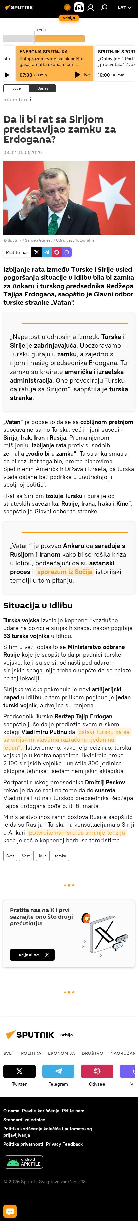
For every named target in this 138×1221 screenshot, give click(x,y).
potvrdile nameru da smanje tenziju (77, 832)
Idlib (43, 855)
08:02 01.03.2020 (22, 152)
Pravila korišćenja (40, 1111)
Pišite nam (73, 1111)
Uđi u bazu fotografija (75, 240)
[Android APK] (24, 1162)
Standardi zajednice (24, 1120)
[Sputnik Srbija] (20, 10)
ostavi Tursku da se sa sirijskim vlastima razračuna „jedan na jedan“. (67, 739)
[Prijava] (90, 7)
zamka (60, 855)
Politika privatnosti (23, 1144)
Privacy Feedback (64, 1144)
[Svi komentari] (10, 1211)
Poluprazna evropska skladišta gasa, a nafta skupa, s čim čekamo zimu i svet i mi (51, 64)
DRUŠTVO (93, 1053)
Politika (31, 1053)
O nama (11, 1111)
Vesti (26, 855)
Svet (10, 855)
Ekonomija (61, 1053)
